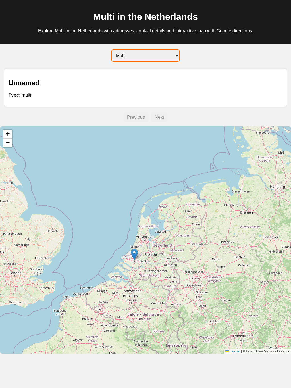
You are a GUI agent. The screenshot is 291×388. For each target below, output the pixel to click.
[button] (134, 254)
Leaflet (234, 351)
